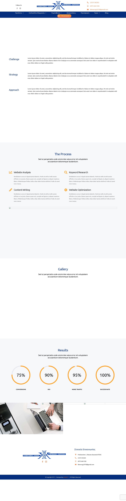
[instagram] (20, 8)
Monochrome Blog (31, 426)
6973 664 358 (94, 6)
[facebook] (17, 8)
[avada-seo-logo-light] (58, 2)
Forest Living (73, 426)
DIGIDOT (65, 477)
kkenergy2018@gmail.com (99, 9)
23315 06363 (94, 2)
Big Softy (115, 426)
